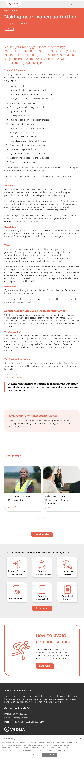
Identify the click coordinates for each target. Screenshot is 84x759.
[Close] (80, 738)
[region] (42, 747)
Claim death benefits (67, 597)
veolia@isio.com (20, 717)
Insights (15, 10)
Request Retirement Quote (42, 572)
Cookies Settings (32, 755)
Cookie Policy (63, 750)
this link (61, 215)
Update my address (67, 572)
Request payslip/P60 (42, 597)
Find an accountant (13, 377)
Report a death (16, 598)
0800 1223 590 (20, 713)
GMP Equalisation (15, 500)
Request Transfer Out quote (16, 572)
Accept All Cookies (49, 755)
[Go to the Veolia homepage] (13, 4)
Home (6, 10)
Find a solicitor (11, 374)
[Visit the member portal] (71, 4)
